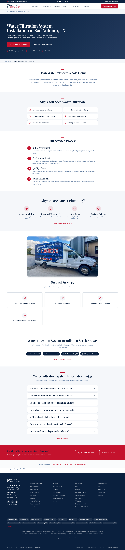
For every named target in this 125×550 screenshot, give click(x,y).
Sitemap (100, 495)
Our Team (55, 489)
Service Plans (68, 464)
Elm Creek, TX (62, 519)
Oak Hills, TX (72, 519)
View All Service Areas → (62, 359)
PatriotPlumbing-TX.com (14, 495)
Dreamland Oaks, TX (50, 519)
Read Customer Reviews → (62, 224)
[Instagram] (62, 1)
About (65, 6)
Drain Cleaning (34, 486)
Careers (55, 501)
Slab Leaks (33, 495)
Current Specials (80, 495)
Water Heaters (34, 489)
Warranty (78, 501)
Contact (86, 6)
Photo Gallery (102, 492)
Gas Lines (33, 498)
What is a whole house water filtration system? (51, 388)
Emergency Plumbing (36, 483)
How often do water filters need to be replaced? (52, 409)
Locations (46, 6)
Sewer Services (34, 492)
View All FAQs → (62, 438)
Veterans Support (58, 498)
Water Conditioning (35, 504)
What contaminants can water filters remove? (51, 395)
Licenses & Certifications (82, 507)
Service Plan (79, 498)
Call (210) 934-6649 (19, 44)
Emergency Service (81, 504)
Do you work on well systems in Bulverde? (49, 431)
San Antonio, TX (35, 354)
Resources (75, 6)
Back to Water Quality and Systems (19, 11)
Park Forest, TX (42, 523)
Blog (99, 486)
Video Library (102, 489)
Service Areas (102, 483)
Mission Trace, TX (55, 523)
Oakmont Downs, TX (68, 523)
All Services (33, 507)
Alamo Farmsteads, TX (100, 519)
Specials (57, 6)
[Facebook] (60, 1)
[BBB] (67, 1)
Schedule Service (108, 453)
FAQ (76, 486)
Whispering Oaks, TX (90, 354)
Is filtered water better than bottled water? (49, 417)
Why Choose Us (57, 486)
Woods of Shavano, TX (14, 523)
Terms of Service (91, 547)
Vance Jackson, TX (52, 354)
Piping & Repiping (35, 501)
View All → (11, 526)
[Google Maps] (57, 1)
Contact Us (78, 483)
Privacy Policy (79, 547)
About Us (55, 483)
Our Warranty (57, 464)
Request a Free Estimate (43, 44)
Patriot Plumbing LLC (13, 485)
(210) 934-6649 (12, 492)
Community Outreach (59, 495)
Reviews (78, 489)
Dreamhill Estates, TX (29, 523)
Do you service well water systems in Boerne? (51, 424)
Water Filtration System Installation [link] (24, 61)
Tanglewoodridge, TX (85, 519)
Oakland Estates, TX (71, 354)
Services (35, 6)
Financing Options (80, 464)
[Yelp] (65, 1)
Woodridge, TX (24, 519)
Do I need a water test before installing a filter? (52, 402)
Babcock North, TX (36, 519)
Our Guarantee (57, 492)
